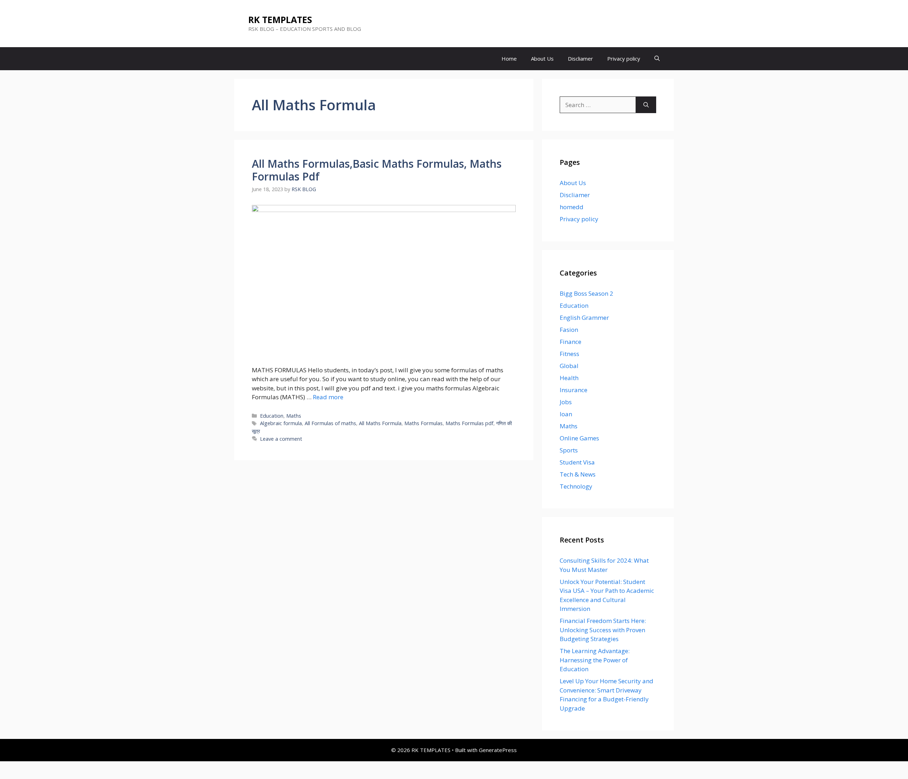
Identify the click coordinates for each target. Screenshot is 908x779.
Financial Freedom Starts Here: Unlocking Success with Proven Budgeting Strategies (603, 630)
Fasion (569, 329)
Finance (570, 342)
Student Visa (577, 462)
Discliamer (580, 58)
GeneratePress (498, 749)
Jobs (566, 402)
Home (509, 58)
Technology (576, 486)
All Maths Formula (380, 423)
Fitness (569, 354)
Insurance (573, 390)
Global (569, 366)
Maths (293, 415)
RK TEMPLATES (280, 19)
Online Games (579, 438)
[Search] (646, 104)
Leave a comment (281, 438)
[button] (657, 58)
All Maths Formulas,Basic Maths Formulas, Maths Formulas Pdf (377, 170)
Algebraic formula (281, 423)
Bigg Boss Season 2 (586, 293)
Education (271, 415)
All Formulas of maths (330, 423)
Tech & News (578, 474)
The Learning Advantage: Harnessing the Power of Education (595, 660)
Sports (569, 450)
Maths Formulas (423, 423)
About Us (542, 58)
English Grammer (584, 317)
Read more (328, 397)
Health (569, 378)
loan (566, 414)
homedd (571, 207)
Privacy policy (623, 58)
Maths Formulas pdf (469, 423)
